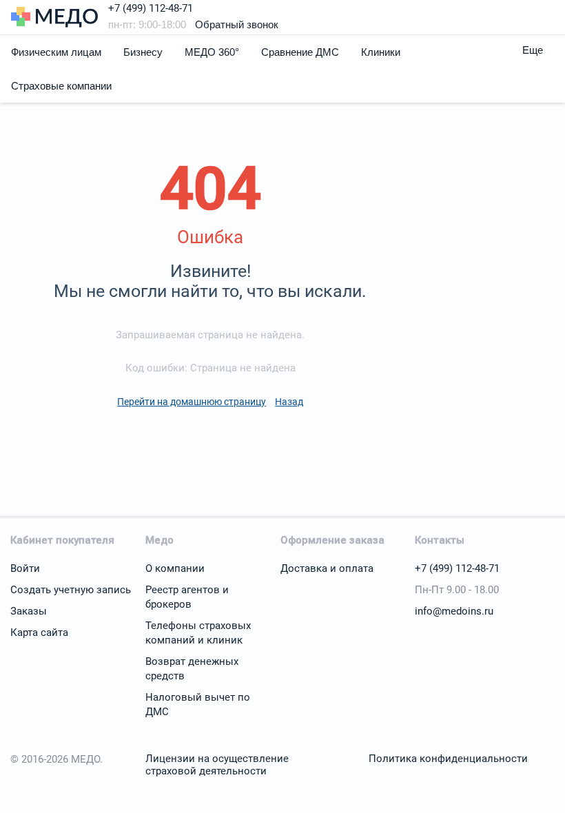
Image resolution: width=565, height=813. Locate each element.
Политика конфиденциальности (448, 758)
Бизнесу (143, 52)
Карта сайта (39, 632)
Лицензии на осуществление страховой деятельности (217, 764)
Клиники (380, 52)
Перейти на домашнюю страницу (191, 401)
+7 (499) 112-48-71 (150, 8)
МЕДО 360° (212, 52)
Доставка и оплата (326, 568)
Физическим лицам (56, 52)
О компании (175, 568)
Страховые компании (61, 86)
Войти (25, 568)
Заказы (28, 611)
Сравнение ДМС (300, 52)
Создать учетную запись (70, 590)
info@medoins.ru (454, 611)
